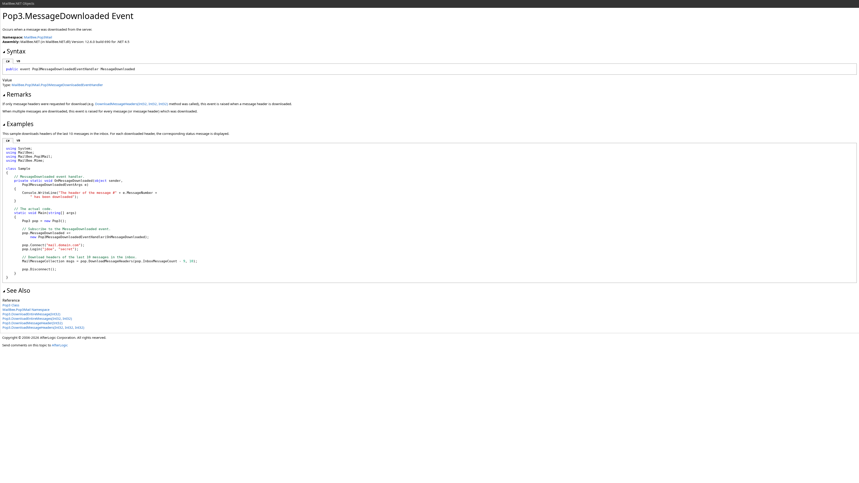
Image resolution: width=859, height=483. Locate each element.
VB (18, 61)
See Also (18, 290)
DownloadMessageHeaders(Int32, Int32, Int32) (131, 104)
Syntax (16, 51)
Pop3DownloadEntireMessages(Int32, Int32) (37, 318)
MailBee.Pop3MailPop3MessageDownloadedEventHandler (57, 85)
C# (8, 61)
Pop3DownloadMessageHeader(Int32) (32, 323)
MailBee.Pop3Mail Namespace (25, 309)
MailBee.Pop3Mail (38, 37)
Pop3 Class (10, 305)
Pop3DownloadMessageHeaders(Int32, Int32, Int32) (43, 327)
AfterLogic (60, 345)
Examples (20, 124)
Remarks (19, 94)
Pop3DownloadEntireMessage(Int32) (31, 314)
